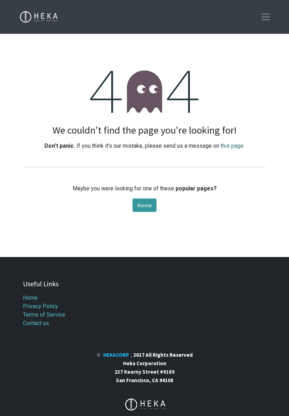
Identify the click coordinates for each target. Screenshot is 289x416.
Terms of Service (44, 314)
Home (144, 205)
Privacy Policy (40, 306)
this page (232, 145)
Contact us (36, 323)
